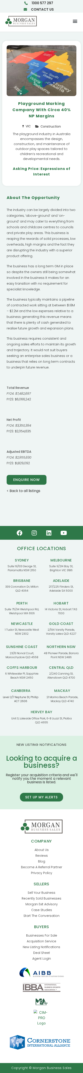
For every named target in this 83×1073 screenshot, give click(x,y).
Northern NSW (61, 646)
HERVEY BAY (41, 712)
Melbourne (61, 560)
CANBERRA (21, 690)
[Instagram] (34, 532)
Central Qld (61, 667)
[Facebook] (19, 532)
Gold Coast (61, 623)
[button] (75, 21)
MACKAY (62, 690)
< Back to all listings (23, 490)
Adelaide (61, 580)
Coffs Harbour (22, 667)
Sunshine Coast (22, 646)
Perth (22, 603)
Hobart (61, 603)
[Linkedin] (49, 532)
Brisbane (22, 580)
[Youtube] (63, 532)
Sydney (22, 560)
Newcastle (22, 623)
